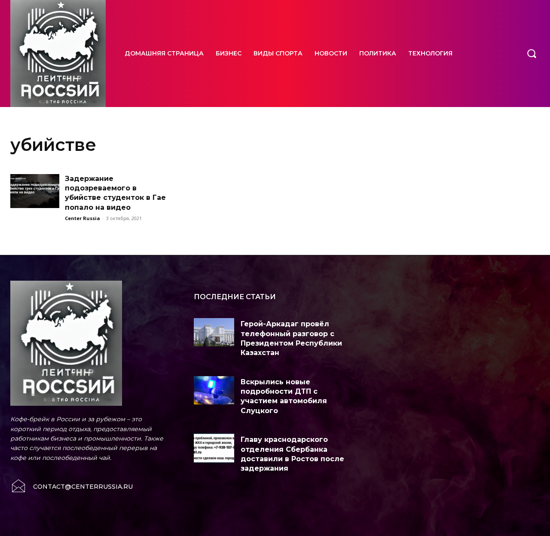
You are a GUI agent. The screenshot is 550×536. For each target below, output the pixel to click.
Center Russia (82, 218)
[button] (531, 53)
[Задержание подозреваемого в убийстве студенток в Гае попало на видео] (34, 191)
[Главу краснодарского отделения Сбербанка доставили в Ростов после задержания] (214, 448)
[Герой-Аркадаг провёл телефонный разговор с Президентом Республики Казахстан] (214, 332)
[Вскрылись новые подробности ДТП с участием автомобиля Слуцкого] (214, 390)
